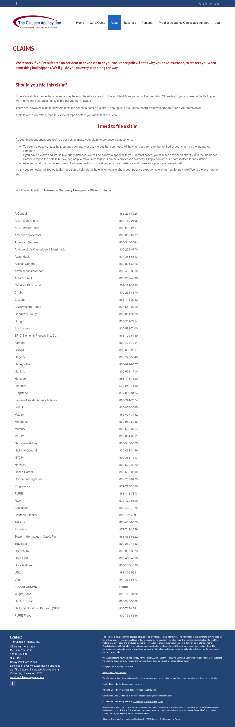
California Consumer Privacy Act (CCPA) (195, 657)
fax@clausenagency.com (130, 683)
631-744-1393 (211, 3)
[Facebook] (16, 3)
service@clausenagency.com (143, 689)
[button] (97, 22)
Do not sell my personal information (173, 660)
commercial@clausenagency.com (148, 701)
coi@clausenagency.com (160, 695)
